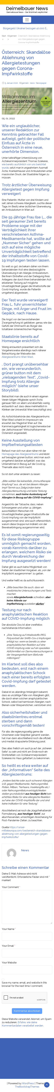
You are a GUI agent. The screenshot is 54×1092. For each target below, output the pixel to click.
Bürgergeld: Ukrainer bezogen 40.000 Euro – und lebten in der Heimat (25, 26)
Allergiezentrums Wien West (17, 357)
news (32, 83)
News (25, 850)
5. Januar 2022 (11, 83)
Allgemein (24, 83)
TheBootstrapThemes (27, 1086)
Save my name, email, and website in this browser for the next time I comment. (24, 984)
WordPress (28, 1083)
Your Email (8, 945)
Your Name (8, 929)
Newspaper (41, 83)
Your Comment (10, 887)
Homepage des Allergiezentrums (20, 454)
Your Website (9, 962)
